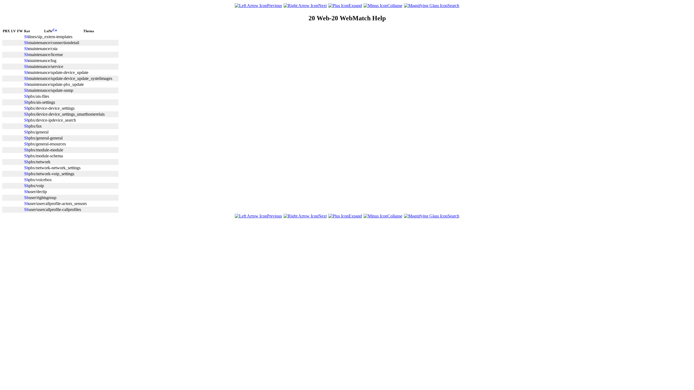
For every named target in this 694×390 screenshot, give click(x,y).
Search (453, 5)
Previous (274, 5)
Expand (355, 5)
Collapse (394, 5)
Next (322, 5)
